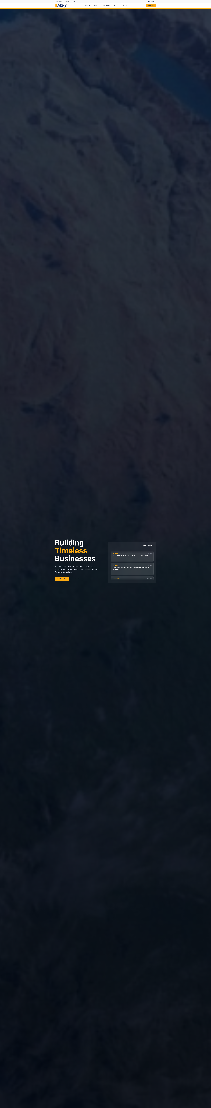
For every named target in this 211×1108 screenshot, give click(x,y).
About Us (116, 5)
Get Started (151, 5)
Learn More (76, 579)
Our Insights (106, 5)
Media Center (59, 1)
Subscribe (67, 1)
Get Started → (61, 579)
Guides (125, 5)
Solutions (96, 5)
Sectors (87, 5)
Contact (74, 1)
